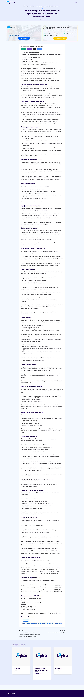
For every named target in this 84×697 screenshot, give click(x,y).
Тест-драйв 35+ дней (60, 38)
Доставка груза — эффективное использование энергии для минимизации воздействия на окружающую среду (29, 633)
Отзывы (17, 35)
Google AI (39, 48)
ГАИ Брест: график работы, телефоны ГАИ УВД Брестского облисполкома (42, 623)
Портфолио (11, 35)
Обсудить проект (24, 38)
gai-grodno (26, 619)
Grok (34, 48)
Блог (76, 2)
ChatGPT (23, 48)
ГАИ (42, 8)
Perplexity (29, 48)
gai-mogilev (26, 621)
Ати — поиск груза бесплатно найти (56, 632)
